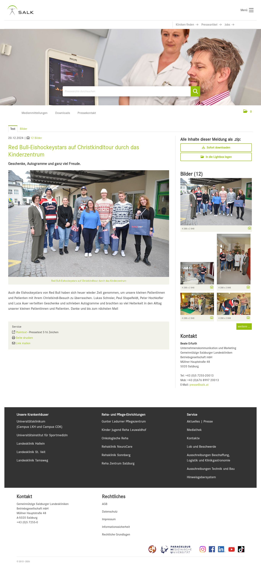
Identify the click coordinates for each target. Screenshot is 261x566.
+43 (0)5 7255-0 (27, 522)
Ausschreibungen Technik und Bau (211, 469)
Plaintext (21, 332)
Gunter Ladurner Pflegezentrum (124, 421)
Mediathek (194, 430)
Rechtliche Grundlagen (116, 534)
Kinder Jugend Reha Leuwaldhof (124, 430)
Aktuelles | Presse (200, 421)
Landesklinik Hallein (31, 443)
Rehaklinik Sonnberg (116, 455)
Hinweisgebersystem (201, 477)
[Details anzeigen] (248, 228)
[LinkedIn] (221, 549)
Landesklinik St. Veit (31, 452)
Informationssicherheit (116, 527)
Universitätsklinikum (31, 421)
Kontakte (193, 438)
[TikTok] (241, 549)
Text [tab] (12, 129)
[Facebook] (212, 549)
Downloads (62, 113)
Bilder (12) (191, 174)
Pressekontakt (87, 113)
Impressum (109, 519)
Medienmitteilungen (35, 113)
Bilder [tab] (23, 129)
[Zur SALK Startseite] (20, 10)
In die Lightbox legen (218, 157)
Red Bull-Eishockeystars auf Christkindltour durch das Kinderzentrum (88, 280)
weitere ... (244, 326)
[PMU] (178, 549)
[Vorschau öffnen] (88, 223)
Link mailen (23, 343)
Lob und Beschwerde (201, 446)
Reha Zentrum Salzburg (118, 463)
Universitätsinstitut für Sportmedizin (42, 435)
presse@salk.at (199, 384)
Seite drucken (24, 337)
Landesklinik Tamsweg (32, 460)
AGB (104, 504)
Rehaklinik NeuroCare (117, 446)
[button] (247, 111)
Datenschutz (109, 511)
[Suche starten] (195, 91)
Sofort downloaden (218, 147)
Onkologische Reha (115, 438)
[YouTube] (231, 549)
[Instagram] (203, 549)
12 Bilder (36, 138)
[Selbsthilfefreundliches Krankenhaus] (152, 549)
